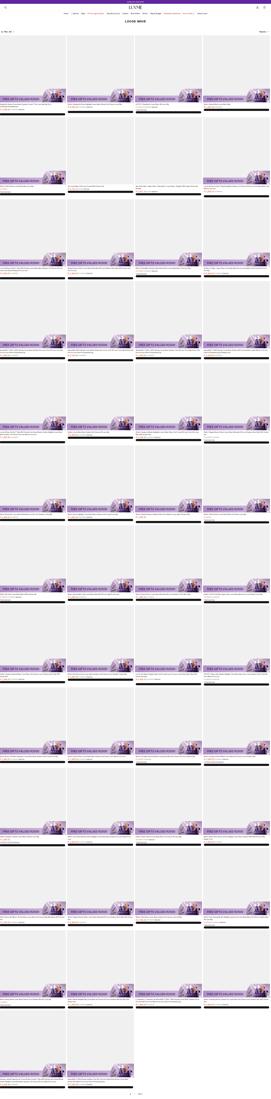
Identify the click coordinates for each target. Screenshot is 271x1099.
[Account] (257, 7)
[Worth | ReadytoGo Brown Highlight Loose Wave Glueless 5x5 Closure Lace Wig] (100, 68)
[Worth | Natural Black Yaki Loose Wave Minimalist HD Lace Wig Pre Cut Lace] (100, 558)
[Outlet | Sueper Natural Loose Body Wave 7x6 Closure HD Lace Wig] (168, 801)
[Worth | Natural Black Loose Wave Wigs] (236, 68)
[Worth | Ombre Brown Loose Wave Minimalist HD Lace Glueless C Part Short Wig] (168, 558)
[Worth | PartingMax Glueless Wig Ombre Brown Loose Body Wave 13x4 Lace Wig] (168, 232)
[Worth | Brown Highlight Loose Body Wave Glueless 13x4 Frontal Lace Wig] (100, 478)
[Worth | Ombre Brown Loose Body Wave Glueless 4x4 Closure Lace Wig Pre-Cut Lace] (100, 720)
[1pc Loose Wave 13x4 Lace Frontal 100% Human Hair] (100, 150)
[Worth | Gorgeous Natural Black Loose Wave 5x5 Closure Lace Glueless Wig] (236, 720)
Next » (140, 1094)
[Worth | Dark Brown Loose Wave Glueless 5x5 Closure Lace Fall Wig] (168, 881)
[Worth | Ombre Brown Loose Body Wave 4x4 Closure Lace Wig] (236, 478)
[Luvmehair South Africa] (135, 7)
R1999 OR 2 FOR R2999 (135, 2)
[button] (72, 110)
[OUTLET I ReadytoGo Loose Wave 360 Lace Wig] (168, 68)
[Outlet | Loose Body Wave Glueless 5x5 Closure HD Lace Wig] (100, 396)
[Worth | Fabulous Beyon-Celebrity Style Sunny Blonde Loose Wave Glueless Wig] (168, 478)
